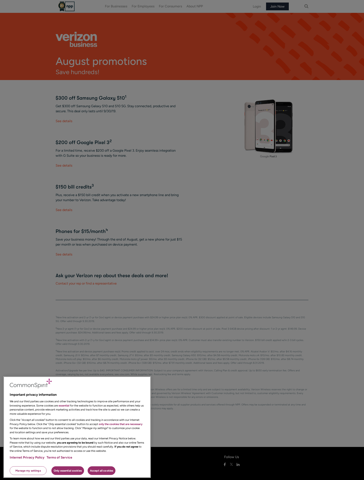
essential (64, 405)
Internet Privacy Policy (27, 457)
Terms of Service (59, 457)
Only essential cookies (68, 470)
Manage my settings (28, 470)
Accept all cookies (101, 470)
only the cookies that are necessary (120, 423)
